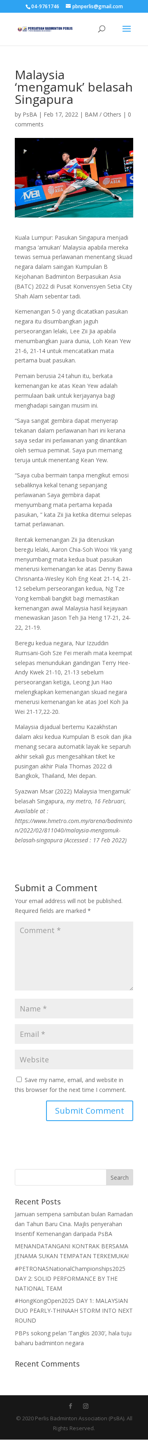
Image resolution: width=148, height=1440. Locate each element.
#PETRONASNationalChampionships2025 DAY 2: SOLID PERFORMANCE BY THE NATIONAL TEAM (70, 1278)
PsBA (30, 114)
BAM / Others (103, 114)
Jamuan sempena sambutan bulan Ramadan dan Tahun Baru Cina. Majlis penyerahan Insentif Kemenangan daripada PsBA (74, 1224)
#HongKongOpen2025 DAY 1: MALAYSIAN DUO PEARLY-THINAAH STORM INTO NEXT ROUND (74, 1310)
